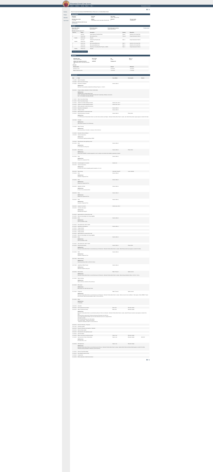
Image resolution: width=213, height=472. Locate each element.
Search (71, 5)
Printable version (146, 28)
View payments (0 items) (145, 5)
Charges (65, 14)
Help (92, 5)
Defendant (66, 17)
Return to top (66, 8)
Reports (86, 5)
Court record (66, 20)
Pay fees (82, 5)
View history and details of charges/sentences (80, 51)
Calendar (77, 5)
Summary (65, 11)
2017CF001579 (74, 23)
